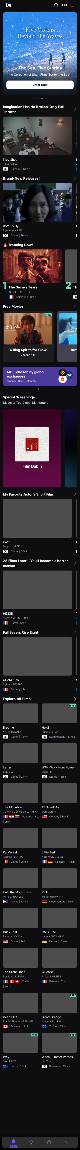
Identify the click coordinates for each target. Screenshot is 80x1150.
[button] (34, 98)
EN (64, 5)
